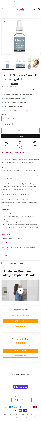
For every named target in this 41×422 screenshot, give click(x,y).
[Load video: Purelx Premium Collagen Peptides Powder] (20, 290)
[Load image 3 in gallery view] (33, 64)
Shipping (3, 86)
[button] (2, 9)
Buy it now (20, 136)
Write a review (20, 321)
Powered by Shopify (15, 414)
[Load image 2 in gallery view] (20, 64)
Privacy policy (35, 414)
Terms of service (10, 417)
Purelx (8, 414)
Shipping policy (20, 417)
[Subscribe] (32, 380)
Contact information (31, 417)
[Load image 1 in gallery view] (8, 64)
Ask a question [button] (20, 326)
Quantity (3, 114)
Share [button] (5, 256)
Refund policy (25, 414)
